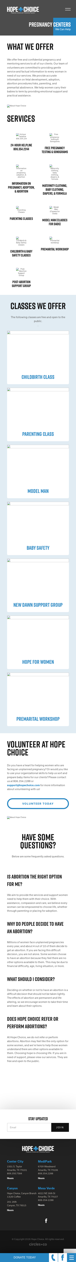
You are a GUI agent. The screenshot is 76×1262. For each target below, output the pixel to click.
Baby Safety (38, 548)
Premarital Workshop (38, 719)
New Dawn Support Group (38, 605)
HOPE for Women (38, 662)
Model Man (38, 491)
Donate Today (25, 1257)
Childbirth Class (38, 377)
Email (13, 1127)
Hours (10, 1178)
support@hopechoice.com (23, 785)
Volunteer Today (38, 803)
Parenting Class (38, 434)
